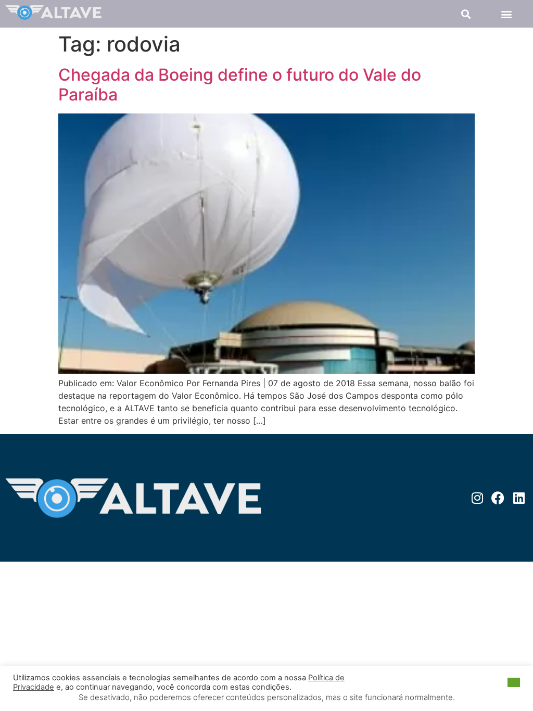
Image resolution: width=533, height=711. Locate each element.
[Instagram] (477, 498)
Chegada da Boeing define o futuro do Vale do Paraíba (239, 85)
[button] (466, 13)
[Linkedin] (519, 498)
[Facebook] (498, 498)
